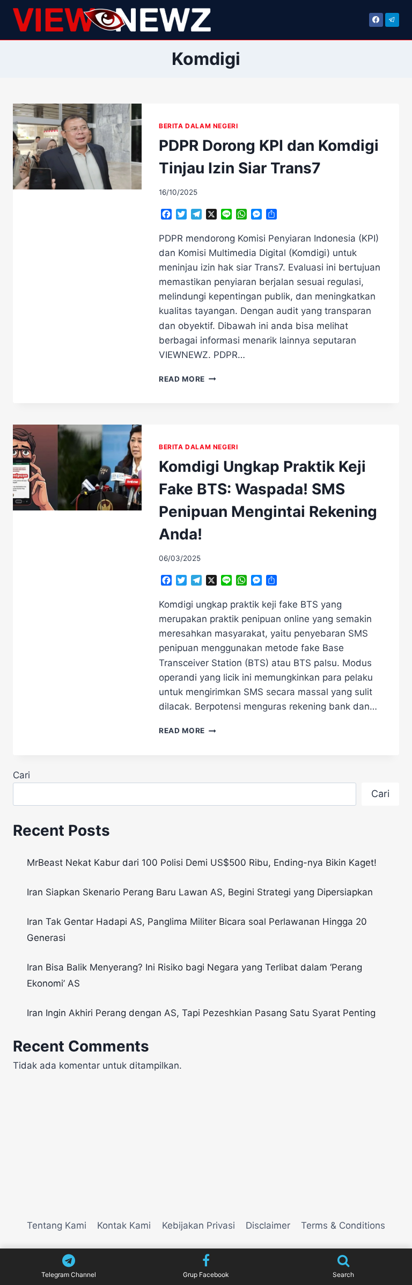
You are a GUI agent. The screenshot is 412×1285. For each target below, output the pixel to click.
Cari (21, 775)
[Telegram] (392, 20)
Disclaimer (268, 1225)
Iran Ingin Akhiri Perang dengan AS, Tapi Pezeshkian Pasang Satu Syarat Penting (201, 1012)
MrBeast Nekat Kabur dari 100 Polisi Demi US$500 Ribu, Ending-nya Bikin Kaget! (202, 862)
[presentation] (77, 146)
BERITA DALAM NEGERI (198, 126)
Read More (187, 379)
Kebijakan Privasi (198, 1225)
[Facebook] (376, 20)
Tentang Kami (56, 1225)
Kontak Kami (124, 1225)
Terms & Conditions (343, 1225)
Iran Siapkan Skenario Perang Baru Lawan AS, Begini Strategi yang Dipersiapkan (200, 892)
